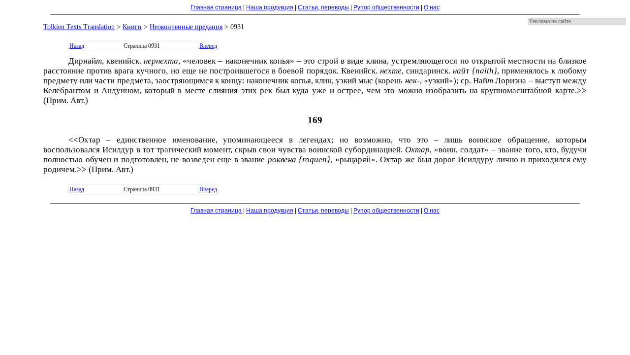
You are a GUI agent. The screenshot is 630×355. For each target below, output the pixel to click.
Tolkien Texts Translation (79, 27)
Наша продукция (269, 7)
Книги (132, 27)
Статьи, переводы (323, 7)
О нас (432, 7)
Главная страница (216, 7)
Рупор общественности (386, 7)
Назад (76, 45)
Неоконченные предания (186, 27)
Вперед (208, 45)
